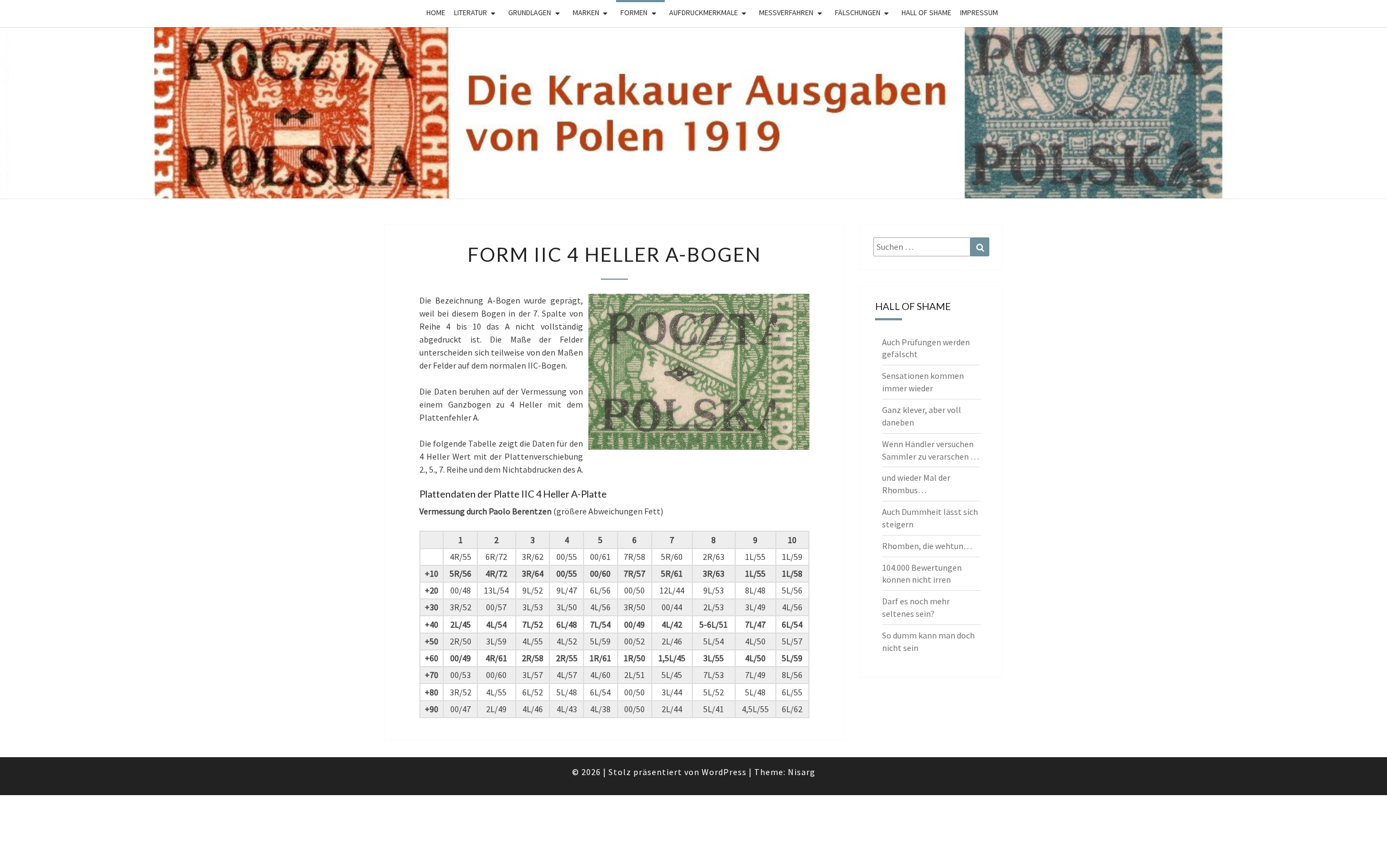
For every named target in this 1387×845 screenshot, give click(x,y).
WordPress (724, 771)
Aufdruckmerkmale (703, 12)
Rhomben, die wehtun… (927, 545)
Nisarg (801, 771)
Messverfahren (786, 12)
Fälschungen (857, 12)
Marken (586, 12)
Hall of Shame (926, 12)
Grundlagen (529, 12)
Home (435, 12)
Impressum (979, 12)
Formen (633, 12)
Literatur (470, 12)
